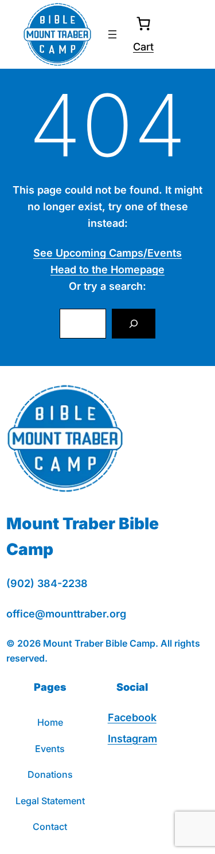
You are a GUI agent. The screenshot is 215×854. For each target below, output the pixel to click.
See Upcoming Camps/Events (107, 253)
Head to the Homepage (107, 269)
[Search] (133, 324)
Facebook (132, 717)
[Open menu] (112, 34)
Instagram (132, 739)
